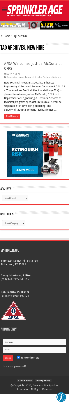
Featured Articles (33, 77)
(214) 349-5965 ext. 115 (15, 279)
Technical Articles (52, 77)
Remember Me (29, 357)
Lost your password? (14, 366)
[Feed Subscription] (2, 44)
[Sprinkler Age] (34, 10)
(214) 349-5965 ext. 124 (15, 295)
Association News (15, 77)
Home (6, 35)
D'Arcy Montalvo (11, 275)
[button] (61, 397)
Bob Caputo (8, 292)
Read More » (12, 116)
